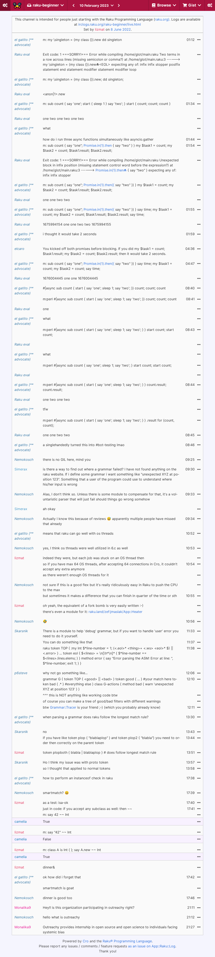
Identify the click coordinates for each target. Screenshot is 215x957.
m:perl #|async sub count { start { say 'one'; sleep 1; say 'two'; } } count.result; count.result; (104, 387)
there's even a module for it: (92, 612)
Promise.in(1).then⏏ (111, 170)
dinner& (49, 867)
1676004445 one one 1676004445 (70, 278)
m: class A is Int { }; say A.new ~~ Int (72, 850)
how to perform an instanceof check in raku (78, 778)
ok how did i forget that (62, 877)
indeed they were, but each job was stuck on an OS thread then (93, 558)
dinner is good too (57, 898)
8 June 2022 (121, 29)
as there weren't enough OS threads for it (76, 575)
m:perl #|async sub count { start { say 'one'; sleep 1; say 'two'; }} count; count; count (110, 299)
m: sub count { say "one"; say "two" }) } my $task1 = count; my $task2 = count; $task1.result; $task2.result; (108, 187)
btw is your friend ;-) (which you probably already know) (101, 707)
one (46, 309)
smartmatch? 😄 (56, 793)
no (45, 732)
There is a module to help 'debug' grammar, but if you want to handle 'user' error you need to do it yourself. (110, 633)
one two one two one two (63, 118)
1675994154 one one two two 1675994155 (77, 224)
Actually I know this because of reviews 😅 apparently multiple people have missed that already (109, 521)
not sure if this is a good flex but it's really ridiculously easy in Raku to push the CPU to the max (110, 587)
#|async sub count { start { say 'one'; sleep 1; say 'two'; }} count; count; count (104, 288)
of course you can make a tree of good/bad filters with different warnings (102, 701)
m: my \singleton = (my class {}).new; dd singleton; (83, 79)
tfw (45, 409)
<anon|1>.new (54, 94)
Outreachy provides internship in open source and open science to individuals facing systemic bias (110, 929)
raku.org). (162, 19)
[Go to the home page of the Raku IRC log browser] (17, 5)
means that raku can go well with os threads (78, 533)
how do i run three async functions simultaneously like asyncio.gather (98, 139)
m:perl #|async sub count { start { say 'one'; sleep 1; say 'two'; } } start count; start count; (108, 332)
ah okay (49, 509)
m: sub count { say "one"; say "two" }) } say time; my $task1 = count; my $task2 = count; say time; (107, 266)
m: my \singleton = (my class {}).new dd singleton (82, 40)
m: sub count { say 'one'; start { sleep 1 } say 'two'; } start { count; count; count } (106, 104)
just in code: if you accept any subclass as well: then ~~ (87, 809)
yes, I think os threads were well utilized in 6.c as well (85, 548)
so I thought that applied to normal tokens (76, 768)
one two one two (56, 399)
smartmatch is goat (58, 888)
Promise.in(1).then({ (99, 185)
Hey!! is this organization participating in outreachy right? (88, 907)
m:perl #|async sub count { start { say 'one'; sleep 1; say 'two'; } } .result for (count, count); (108, 422)
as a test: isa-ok (55, 802)
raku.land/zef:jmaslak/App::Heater (115, 612)
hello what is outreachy (61, 917)
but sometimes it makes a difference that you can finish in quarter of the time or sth (110, 596)
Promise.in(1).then (98, 145)
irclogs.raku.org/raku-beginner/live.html (109, 24)
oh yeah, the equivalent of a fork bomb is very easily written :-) (93, 605)
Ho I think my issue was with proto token (75, 762)
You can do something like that (67, 642)
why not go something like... (65, 673)
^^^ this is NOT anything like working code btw (80, 695)
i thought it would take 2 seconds (69, 234)
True (46, 821)
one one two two (56, 200)
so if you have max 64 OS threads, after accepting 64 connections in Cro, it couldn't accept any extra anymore (110, 566)
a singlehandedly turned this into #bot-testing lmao (84, 445)
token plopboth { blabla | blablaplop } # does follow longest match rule (99, 752)
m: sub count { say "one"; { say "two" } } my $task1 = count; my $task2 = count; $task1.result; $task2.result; (107, 148)
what (47, 128)
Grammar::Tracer (63, 707)
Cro (86, 941)
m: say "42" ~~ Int (57, 832)
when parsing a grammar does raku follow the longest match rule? (95, 717)
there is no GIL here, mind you (66, 459)
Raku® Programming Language (127, 941)
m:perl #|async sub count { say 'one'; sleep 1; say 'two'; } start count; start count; (107, 365)
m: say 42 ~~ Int (56, 814)
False (47, 839)
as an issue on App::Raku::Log (151, 946)
